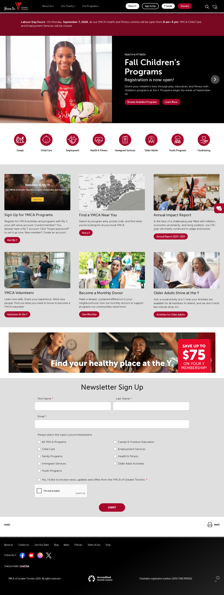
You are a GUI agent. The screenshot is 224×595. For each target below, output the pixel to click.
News (66, 544)
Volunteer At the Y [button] (17, 314)
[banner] (16, 6)
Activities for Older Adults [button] (171, 314)
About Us (47, 6)
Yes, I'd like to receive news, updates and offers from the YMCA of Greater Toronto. (93, 479)
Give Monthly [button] (89, 314)
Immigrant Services (54, 463)
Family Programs (52, 456)
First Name (44, 398)
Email (41, 416)
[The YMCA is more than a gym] (112, 352)
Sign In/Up (150, 6)
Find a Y (132, 6)
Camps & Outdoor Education (136, 441)
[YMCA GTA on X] (49, 555)
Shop (108, 544)
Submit (112, 507)
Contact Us (23, 544)
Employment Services (131, 449)
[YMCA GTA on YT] (31, 555)
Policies (78, 544)
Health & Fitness (128, 456)
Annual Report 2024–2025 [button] (171, 236)
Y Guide (168, 6)
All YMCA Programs (54, 441)
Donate (185, 6)
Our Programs (89, 6)
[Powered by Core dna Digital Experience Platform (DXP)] (216, 581)
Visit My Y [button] (12, 240)
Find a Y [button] (86, 232)
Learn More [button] (171, 101)
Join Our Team (41, 544)
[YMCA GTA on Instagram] (40, 555)
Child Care (48, 449)
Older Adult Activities (131, 463)
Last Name (123, 398)
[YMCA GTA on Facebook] (22, 555)
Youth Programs (52, 470)
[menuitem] (20, 144)
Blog (56, 544)
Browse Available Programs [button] (142, 101)
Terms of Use (94, 544)
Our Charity (67, 6)
